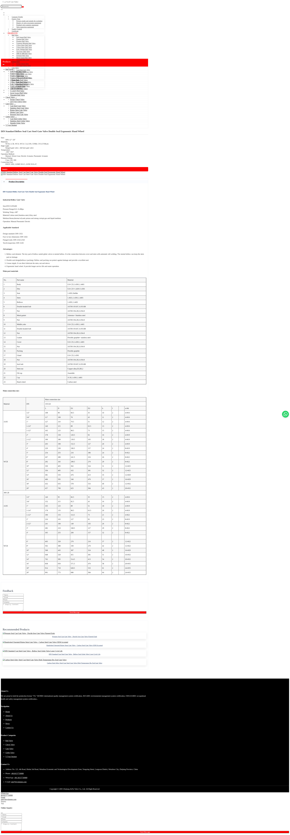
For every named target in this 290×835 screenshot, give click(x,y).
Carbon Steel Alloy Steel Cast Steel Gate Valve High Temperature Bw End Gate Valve (74, 663)
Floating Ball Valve (22, 41)
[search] (23, 6)
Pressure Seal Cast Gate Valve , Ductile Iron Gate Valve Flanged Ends (74, 636)
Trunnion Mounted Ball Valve (25, 43)
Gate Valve (15, 68)
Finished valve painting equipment (27, 25)
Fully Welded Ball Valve (24, 49)
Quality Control (17, 29)
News (10, 90)
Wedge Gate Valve (22, 76)
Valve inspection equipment (25, 27)
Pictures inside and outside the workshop (29, 21)
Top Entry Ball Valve (23, 51)
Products (12, 33)
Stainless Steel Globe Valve (25, 84)
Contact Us (13, 92)
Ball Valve (15, 35)
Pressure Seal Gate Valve (24, 78)
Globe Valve (16, 80)
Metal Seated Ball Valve (24, 58)
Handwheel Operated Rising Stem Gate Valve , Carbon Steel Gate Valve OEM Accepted (74, 645)
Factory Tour (16, 19)
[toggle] (2, 9)
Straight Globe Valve (23, 86)
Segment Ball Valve (22, 55)
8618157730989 (7, 795)
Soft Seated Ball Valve (23, 37)
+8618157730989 (17, 773)
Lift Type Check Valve (23, 66)
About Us (12, 15)
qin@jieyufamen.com (19, 782)
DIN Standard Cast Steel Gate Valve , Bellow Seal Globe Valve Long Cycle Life (74, 654)
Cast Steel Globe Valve (23, 82)
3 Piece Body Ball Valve (24, 47)
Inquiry (4, 169)
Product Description (16, 182)
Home (10, 13)
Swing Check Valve (22, 64)
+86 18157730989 (20, 778)
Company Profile (17, 17)
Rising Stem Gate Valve (23, 74)
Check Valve (10, 97)
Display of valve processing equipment (28, 23)
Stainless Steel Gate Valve (24, 72)
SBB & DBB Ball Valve (24, 53)
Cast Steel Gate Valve (23, 70)
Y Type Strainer (17, 88)
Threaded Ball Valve (22, 60)
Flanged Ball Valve (22, 39)
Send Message (75, 612)
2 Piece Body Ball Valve (24, 45)
